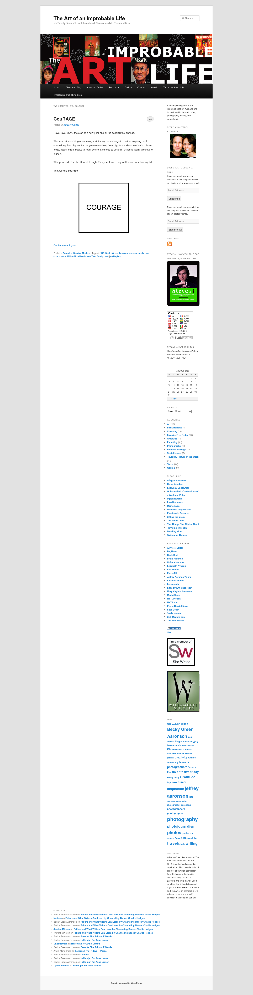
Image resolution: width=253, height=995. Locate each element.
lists (191, 796)
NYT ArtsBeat (174, 598)
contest (178, 749)
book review (173, 745)
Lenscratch (173, 584)
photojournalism (181, 826)
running (170, 838)
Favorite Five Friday (177, 435)
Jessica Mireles (62, 929)
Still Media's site (176, 616)
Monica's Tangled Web (179, 509)
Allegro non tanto (176, 480)
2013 (101, 253)
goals (141, 253)
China (171, 749)
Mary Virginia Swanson (179, 591)
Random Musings (81, 253)
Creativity (172, 431)
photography (182, 819)
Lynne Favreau (61, 965)
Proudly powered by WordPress (126, 982)
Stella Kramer (174, 613)
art (178, 723)
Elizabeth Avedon (176, 565)
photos (174, 832)
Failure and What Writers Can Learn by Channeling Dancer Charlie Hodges (120, 914)
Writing (171, 467)
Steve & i (179, 838)
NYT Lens (172, 602)
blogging (194, 741)
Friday (170, 777)
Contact (141, 87)
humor (182, 782)
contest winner (176, 753)
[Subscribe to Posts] (169, 245)
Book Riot (172, 555)
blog (169, 632)
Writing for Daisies (177, 535)
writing (192, 843)
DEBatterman (60, 943)
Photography (174, 445)
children (190, 745)
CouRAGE (64, 119)
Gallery (128, 87)
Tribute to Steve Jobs (174, 87)
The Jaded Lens (175, 520)
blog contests (182, 741)
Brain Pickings (175, 558)
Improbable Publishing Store (68, 94)
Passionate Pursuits (177, 513)
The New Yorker (175, 620)
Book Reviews (174, 427)
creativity (181, 757)
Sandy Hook (103, 256)
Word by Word (174, 531)
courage (133, 253)
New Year (91, 256)
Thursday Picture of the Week (182, 456)
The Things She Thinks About (183, 524)
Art (168, 424)
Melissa (58, 918)
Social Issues (174, 453)
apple (174, 724)
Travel (170, 464)
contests (187, 749)
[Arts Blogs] (174, 628)
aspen (184, 723)
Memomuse (173, 505)
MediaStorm (173, 595)
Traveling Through (177, 527)
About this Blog (73, 87)
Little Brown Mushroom (179, 587)
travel (172, 843)
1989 (169, 724)
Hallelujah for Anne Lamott (95, 940)
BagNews (172, 551)
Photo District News (177, 606)
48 (150, 119)
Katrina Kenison (175, 580)
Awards (154, 87)
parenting (186, 804)
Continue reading (65, 245)
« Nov (174, 398)
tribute (181, 844)
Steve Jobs (190, 838)
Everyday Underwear (178, 487)
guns (63, 256)
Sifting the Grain (176, 516)
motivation (172, 801)
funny (176, 777)
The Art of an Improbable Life (89, 18)
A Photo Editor (175, 547)
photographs (175, 813)
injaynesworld (174, 498)
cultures (192, 757)
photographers (176, 809)
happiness (172, 782)
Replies (115, 256)
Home (57, 87)
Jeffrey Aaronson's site (179, 576)
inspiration (175, 788)
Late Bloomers (175, 502)
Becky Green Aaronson (116, 253)
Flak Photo (173, 569)
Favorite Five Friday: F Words (96, 936)
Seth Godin (173, 609)
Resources (114, 87)
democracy (172, 762)
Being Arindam (175, 484)
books (183, 745)
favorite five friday (185, 771)
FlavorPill (172, 573)
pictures (187, 833)
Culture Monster (175, 562)
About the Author (94, 87)
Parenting (67, 253)
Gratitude (172, 438)
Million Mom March (76, 256)
